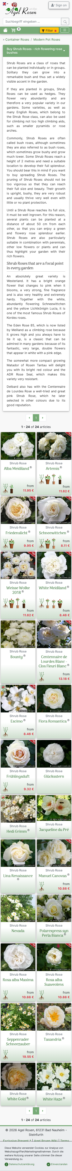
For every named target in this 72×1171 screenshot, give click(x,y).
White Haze (52, 1099)
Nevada (18, 931)
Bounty (16, 657)
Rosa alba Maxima (18, 980)
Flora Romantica (53, 722)
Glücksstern (54, 777)
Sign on (61, 5)
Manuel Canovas (53, 876)
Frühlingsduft (18, 777)
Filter (49, 30)
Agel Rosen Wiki (45, 1141)
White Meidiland (52, 588)
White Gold (16, 1099)
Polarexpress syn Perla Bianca (54, 933)
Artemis (52, 469)
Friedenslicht (16, 533)
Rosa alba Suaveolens (54, 982)
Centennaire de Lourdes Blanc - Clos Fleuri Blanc (53, 661)
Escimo (17, 722)
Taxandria (52, 1040)
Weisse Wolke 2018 (18, 590)
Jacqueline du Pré (54, 830)
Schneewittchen (52, 533)
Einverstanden (58, 1164)
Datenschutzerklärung (21, 1164)
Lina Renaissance (18, 876)
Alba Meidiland (16, 469)
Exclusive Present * (17, 1141)
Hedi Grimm (17, 832)
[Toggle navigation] (64, 30)
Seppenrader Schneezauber (18, 1042)
